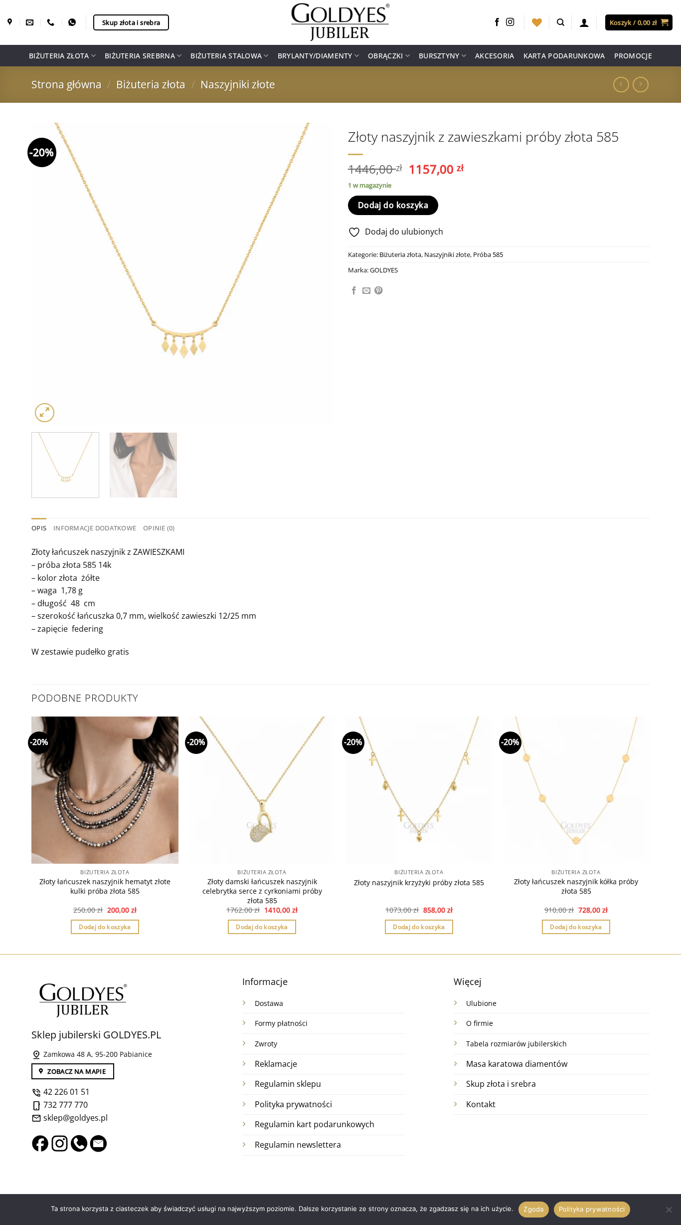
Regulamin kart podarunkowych (315, 1124)
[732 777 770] (52, 22)
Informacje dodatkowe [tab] (94, 527)
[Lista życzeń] (537, 22)
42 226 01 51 (65, 1091)
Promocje (633, 55)
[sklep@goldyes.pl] (31, 22)
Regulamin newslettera (298, 1144)
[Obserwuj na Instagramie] (510, 22)
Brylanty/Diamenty (315, 55)
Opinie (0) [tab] (159, 527)
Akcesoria (494, 55)
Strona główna (66, 84)
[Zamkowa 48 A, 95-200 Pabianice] (10, 22)
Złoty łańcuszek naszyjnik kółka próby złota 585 (576, 886)
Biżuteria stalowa (226, 55)
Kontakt (481, 1104)
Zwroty (266, 1043)
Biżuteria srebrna (140, 55)
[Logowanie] (584, 22)
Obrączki (385, 55)
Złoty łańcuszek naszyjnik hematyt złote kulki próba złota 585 (104, 886)
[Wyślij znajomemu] (366, 290)
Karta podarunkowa (564, 55)
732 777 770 (65, 1104)
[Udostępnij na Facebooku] (354, 290)
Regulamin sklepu (288, 1083)
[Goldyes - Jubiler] (340, 22)
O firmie (479, 1023)
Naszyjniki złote (237, 84)
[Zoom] (44, 413)
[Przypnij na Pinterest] (378, 290)
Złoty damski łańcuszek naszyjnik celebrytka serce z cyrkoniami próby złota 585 (262, 891)
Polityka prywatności (293, 1104)
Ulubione (481, 1003)
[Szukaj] (560, 22)
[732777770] (73, 22)
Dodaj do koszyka (393, 205)
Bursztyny (439, 55)
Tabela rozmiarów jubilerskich (516, 1043)
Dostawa (269, 1003)
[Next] (315, 274)
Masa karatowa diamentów (516, 1063)
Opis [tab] (38, 527)
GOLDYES (384, 269)
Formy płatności (281, 1023)
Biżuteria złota (59, 55)
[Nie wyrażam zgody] (669, 1213)
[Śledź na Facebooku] (497, 22)
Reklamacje (276, 1063)
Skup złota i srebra (501, 1083)
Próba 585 (488, 254)
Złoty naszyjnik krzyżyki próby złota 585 (419, 882)
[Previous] (50, 274)
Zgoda (533, 1209)
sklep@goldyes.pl (74, 1117)
